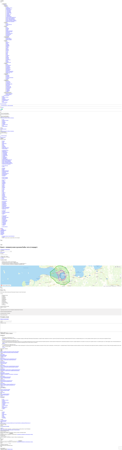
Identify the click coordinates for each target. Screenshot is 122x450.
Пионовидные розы (9, 30)
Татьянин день (8, 86)
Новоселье (8, 68)
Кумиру (7, 61)
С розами (7, 13)
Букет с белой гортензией (6, 161)
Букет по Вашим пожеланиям (5, 377)
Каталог (2, 138)
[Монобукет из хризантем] (4, 373)
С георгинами (8, 11)
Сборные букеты (9, 9)
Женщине (3, 183)
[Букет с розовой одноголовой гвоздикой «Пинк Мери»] (9, 351)
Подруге (7, 50)
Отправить (11, 433)
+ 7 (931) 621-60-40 (3, 135)
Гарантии (3, 122)
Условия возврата (17, 429)
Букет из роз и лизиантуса (10, 18)
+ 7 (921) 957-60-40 (10, 105)
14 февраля (8, 90)
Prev (1, 240)
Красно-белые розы (9, 33)
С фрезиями (8, 15)
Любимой (7, 45)
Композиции (4, 143)
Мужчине (7, 42)
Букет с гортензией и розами (10, 19)
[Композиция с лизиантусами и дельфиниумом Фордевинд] (10, 369)
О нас (3, 96)
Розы (7, 27)
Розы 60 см (8, 32)
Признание (8, 70)
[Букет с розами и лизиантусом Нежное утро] (7, 384)
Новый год (4, 222)
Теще (7, 54)
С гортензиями (8, 12)
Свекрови (7, 55)
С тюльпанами (8, 14)
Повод (7, 64)
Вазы (7, 79)
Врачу (7, 60)
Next (1, 244)
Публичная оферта (11, 429)
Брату (7, 53)
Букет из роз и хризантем (10, 21)
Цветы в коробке (9, 39)
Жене (7, 48)
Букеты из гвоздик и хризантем (11, 20)
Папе (7, 52)
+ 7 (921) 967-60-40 (3, 105)
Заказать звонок (3, 137)
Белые (3, 169)
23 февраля (4, 216)
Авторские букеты (9, 7)
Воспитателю (8, 59)
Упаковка (7, 78)
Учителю (7, 58)
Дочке (7, 46)
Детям (7, 56)
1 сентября (8, 89)
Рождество (8, 85)
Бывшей (7, 49)
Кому (7, 41)
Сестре (3, 189)
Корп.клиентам (6, 95)
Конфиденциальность (3, 429)
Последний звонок (9, 83)
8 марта (7, 91)
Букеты (3, 411)
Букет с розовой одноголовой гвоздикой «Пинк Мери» (9, 352)
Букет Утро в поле (3, 363)
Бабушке (7, 57)
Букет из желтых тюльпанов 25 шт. (6, 381)
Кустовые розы (8, 34)
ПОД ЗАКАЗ (2, 252)
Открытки (7, 75)
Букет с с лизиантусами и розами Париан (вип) (8, 359)
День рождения (8, 87)
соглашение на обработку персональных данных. (25, 434)
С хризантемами (8, 16)
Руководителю (8, 62)
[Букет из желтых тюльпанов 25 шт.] (6, 380)
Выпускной (8, 84)
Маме (7, 43)
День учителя (8, 82)
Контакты (3, 98)
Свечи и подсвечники (9, 77)
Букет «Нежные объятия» (4, 394)
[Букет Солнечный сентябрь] (5, 389)
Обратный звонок (3, 421)
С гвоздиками (8, 10)
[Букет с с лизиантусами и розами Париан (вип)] (8, 358)
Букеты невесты (8, 94)
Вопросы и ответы (5, 120)
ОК (1, 446)
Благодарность (8, 65)
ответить (3, 339)
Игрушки (7, 76)
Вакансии (3, 407)
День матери (8, 88)
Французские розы (9, 31)
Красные (7, 28)
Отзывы (3, 123)
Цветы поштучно (9, 24)
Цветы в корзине (9, 38)
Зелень (7, 25)
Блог (3, 101)
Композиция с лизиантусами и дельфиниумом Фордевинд (9, 370)
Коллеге (3, 195)
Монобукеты (8, 8)
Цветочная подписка (5, 99)
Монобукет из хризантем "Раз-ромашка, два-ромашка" (9, 374)
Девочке (7, 47)
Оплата (3, 121)
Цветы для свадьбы (9, 93)
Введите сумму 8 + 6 (3, 332)
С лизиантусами (5, 155)
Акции (3, 408)
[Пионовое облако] (3, 355)
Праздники (8, 81)
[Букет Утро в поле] (3, 362)
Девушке (7, 44)
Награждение (8, 67)
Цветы (7, 23)
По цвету (3, 175)
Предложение (8, 69)
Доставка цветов (5, 100)
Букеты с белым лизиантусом (11, 17)
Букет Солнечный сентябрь (4, 390)
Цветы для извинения (9, 71)
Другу (7, 51)
